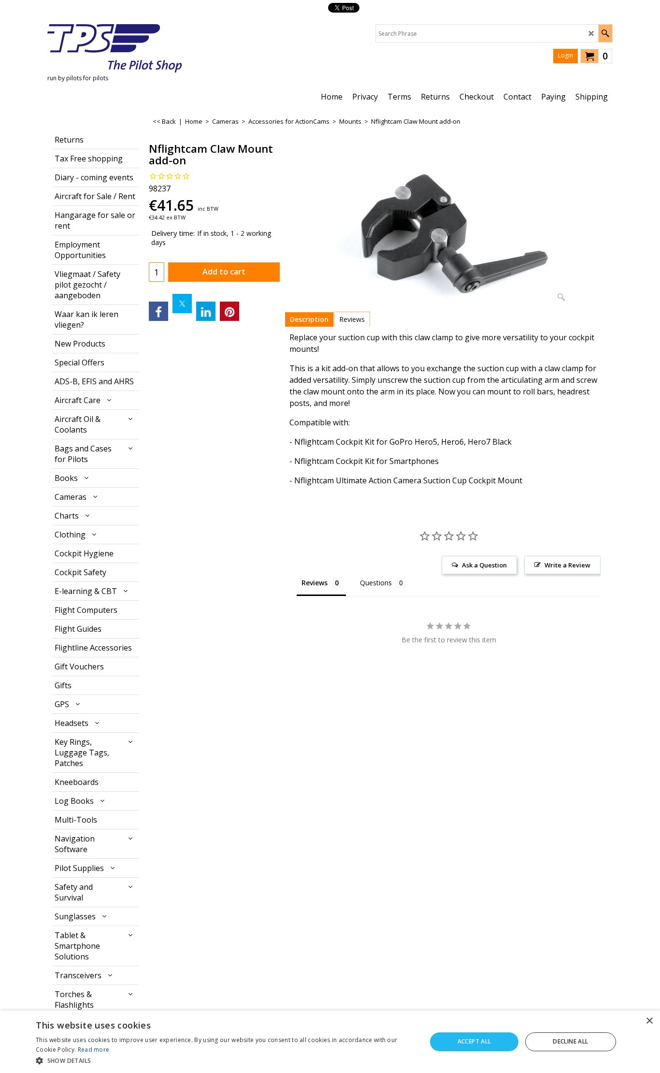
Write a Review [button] (567, 565)
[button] (225, 1060)
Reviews (352, 319)
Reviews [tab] (314, 582)
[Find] (605, 33)
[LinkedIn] (205, 311)
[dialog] (330, 1042)
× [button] (649, 1021)
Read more (94, 1049)
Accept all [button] (474, 1041)
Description (309, 319)
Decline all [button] (570, 1041)
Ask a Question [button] (484, 565)
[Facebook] (158, 311)
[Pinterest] (229, 311)
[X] (182, 303)
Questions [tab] (376, 582)
